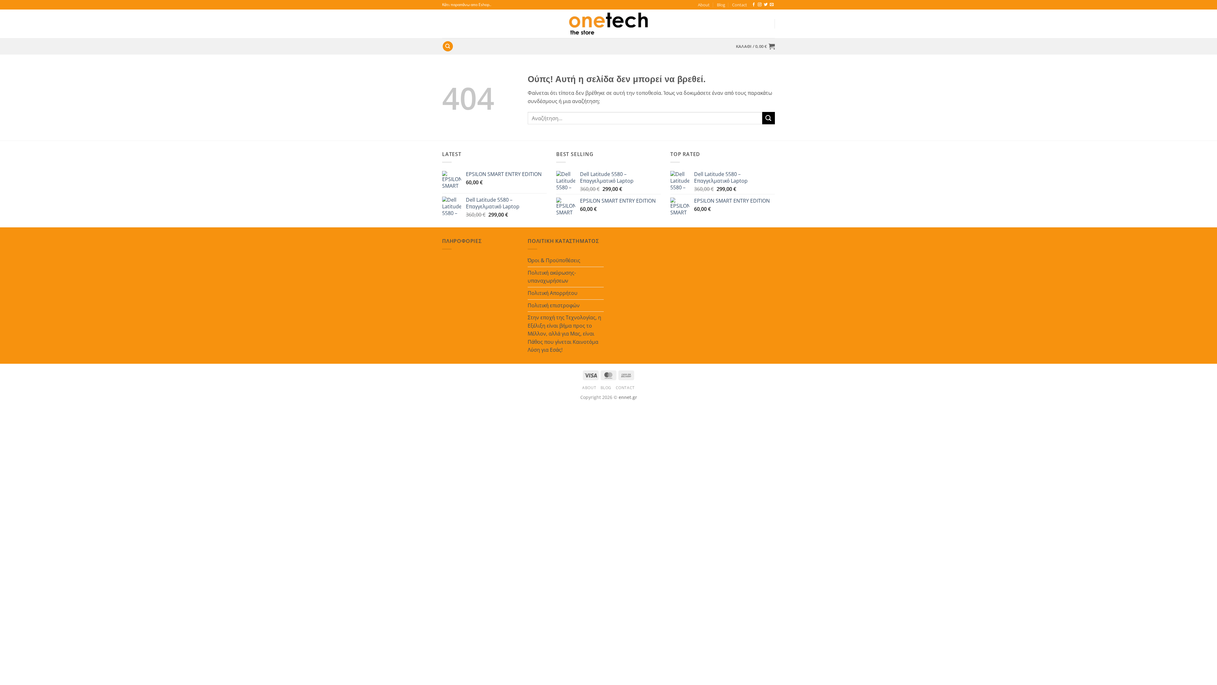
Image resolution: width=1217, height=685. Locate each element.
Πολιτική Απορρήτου (552, 293)
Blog (721, 5)
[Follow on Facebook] (754, 5)
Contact (739, 5)
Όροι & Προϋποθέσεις (554, 260)
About (704, 5)
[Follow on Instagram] (760, 5)
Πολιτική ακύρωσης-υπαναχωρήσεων (552, 276)
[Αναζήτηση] (448, 46)
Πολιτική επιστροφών (554, 305)
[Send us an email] (772, 5)
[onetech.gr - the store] (608, 24)
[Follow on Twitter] (766, 5)
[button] (755, 46)
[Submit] (768, 118)
